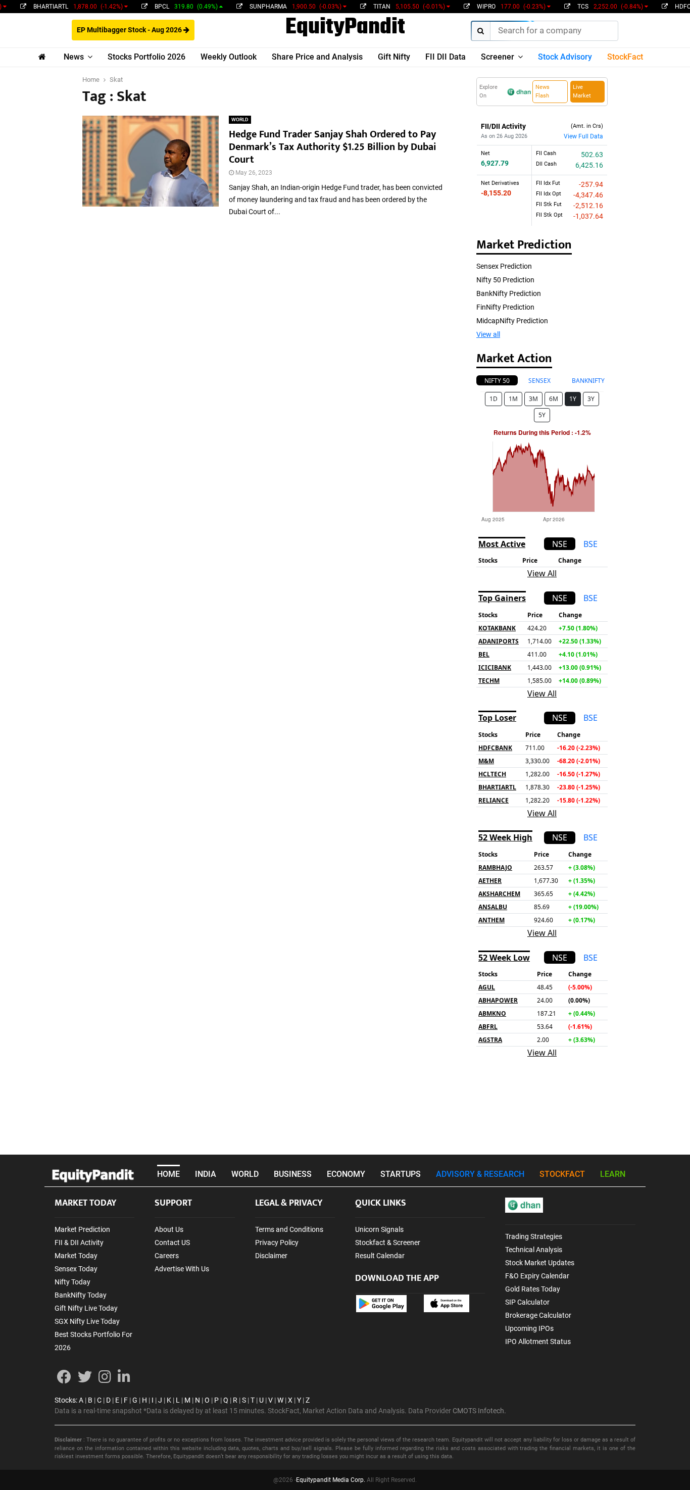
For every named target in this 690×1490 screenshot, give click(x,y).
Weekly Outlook (229, 57)
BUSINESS (293, 1174)
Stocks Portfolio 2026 (146, 57)
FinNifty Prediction (505, 307)
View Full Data (583, 136)
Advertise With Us (182, 1269)
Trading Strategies (533, 1236)
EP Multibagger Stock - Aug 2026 (130, 30)
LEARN (612, 1174)
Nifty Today (72, 1282)
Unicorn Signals (379, 1229)
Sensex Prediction (504, 266)
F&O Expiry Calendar (537, 1276)
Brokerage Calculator (538, 1315)
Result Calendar (380, 1256)
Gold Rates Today (532, 1289)
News (74, 57)
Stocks (65, 1400)
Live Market (582, 91)
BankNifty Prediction (508, 293)
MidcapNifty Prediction (512, 321)
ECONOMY (346, 1174)
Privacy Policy (277, 1242)
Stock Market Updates (539, 1263)
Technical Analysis (533, 1250)
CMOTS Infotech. (479, 1411)
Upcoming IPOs (529, 1328)
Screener (497, 57)
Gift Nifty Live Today (86, 1308)
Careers (167, 1256)
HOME (168, 1174)
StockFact (625, 57)
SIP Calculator (527, 1302)
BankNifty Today (81, 1295)
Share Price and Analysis (317, 57)
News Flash (542, 91)
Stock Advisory (565, 57)
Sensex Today (76, 1269)
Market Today (76, 1256)
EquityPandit (345, 28)
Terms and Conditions (289, 1229)
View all (488, 334)
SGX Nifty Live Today (87, 1321)
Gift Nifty (394, 57)
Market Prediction (82, 1229)
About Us (169, 1229)
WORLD (240, 119)
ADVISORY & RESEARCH (480, 1174)
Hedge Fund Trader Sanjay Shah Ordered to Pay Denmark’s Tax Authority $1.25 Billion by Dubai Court (332, 147)
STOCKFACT (562, 1174)
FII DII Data (445, 57)
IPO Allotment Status (538, 1341)
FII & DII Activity (79, 1242)
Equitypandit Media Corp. (330, 1479)
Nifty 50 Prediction (505, 280)
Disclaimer (271, 1256)
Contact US (172, 1242)
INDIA (205, 1174)
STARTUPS (400, 1174)
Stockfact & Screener (387, 1242)
